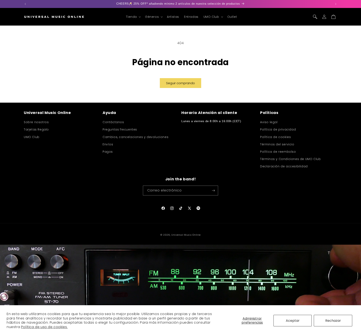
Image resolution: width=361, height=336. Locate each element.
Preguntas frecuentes (120, 130)
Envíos (108, 144)
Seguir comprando (180, 83)
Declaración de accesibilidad (284, 166)
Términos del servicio (277, 144)
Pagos (108, 152)
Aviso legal (269, 122)
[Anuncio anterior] (25, 4)
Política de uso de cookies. (44, 326)
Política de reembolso (278, 152)
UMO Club (31, 137)
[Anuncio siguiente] (335, 4)
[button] (132, 16)
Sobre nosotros (36, 122)
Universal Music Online (185, 234)
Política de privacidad (278, 130)
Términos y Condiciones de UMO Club (290, 159)
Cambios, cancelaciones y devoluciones (135, 137)
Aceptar (293, 320)
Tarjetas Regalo (36, 130)
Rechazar (333, 320)
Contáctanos (113, 122)
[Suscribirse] (213, 190)
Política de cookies (275, 137)
